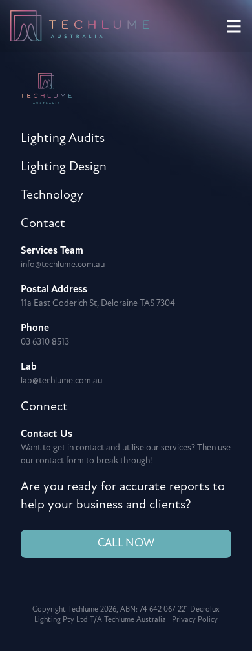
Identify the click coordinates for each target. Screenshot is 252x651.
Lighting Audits (63, 138)
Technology (52, 195)
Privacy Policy (195, 620)
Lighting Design (64, 167)
